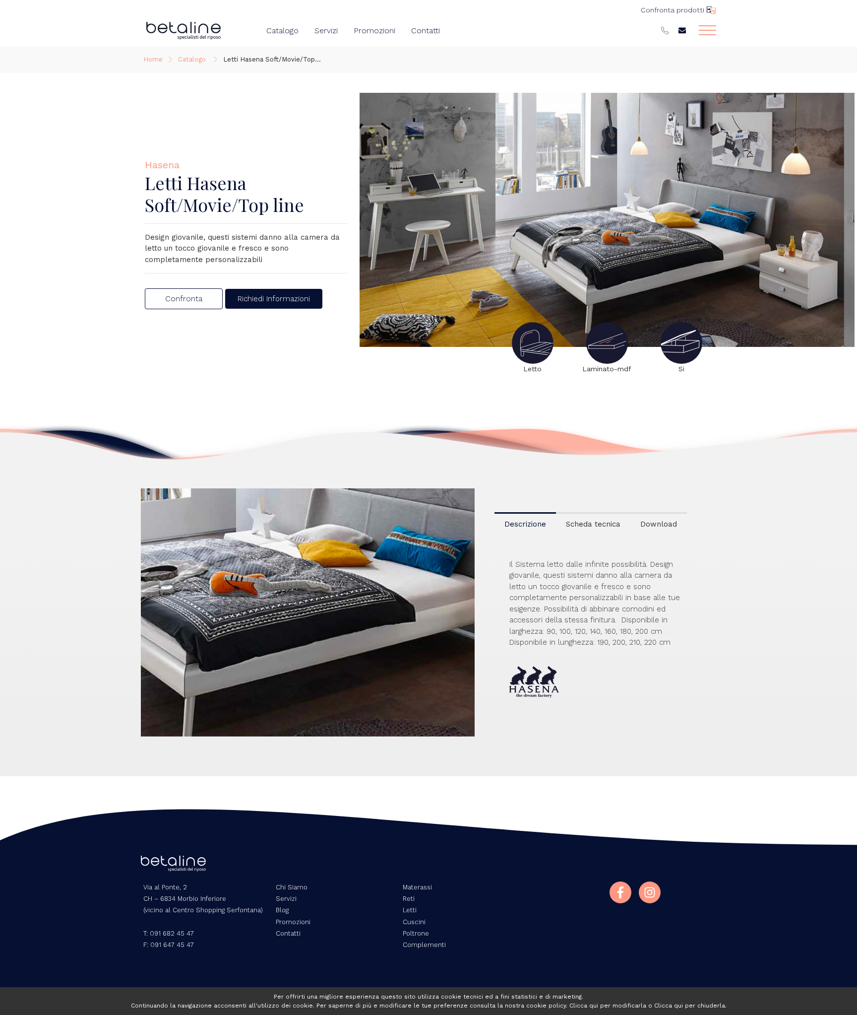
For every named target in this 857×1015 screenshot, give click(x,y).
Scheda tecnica (593, 524)
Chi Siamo (291, 887)
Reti (409, 898)
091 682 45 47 (172, 933)
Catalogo (282, 30)
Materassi (417, 887)
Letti (410, 910)
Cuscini (414, 922)
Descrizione (525, 524)
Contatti (425, 30)
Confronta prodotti (672, 10)
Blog (282, 910)
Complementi (424, 944)
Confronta (183, 298)
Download (658, 524)
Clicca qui (583, 1005)
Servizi (326, 30)
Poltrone (416, 933)
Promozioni (374, 30)
